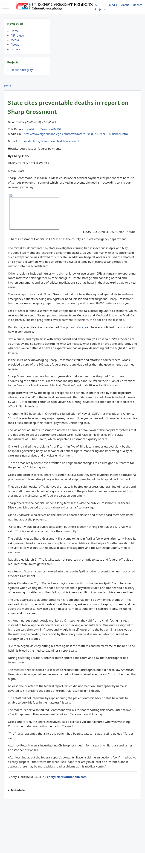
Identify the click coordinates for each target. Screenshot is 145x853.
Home (15, 31)
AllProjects (18, 35)
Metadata (18, 790)
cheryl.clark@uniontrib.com (67, 777)
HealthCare (75, 327)
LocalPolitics (31, 141)
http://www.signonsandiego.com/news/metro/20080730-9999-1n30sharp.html (76, 134)
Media (113, 5)
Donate (137, 5)
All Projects (100, 7)
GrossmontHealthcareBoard (60, 141)
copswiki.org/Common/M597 (41, 129)
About (125, 5)
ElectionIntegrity (22, 70)
